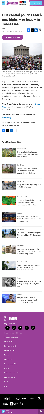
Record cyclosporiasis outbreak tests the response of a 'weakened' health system (29, 202)
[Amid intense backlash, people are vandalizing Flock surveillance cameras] (9, 265)
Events (6, 355)
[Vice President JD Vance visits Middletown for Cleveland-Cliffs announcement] (9, 217)
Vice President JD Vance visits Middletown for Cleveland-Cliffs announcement (29, 218)
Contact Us (8, 359)
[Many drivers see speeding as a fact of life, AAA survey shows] (9, 185)
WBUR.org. (7, 117)
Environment (21, 149)
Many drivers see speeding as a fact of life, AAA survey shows (29, 185)
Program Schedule (10, 346)
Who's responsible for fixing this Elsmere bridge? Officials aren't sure (29, 234)
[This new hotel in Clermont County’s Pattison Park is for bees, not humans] (9, 152)
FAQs (6, 382)
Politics (19, 213)
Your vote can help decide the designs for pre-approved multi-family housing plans (29, 251)
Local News (20, 165)
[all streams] (41, 411)
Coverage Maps (9, 377)
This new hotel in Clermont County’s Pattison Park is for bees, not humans (27, 154)
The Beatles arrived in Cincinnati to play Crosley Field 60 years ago (29, 283)
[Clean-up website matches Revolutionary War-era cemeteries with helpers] (9, 168)
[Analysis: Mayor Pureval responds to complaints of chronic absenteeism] (9, 298)
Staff (5, 386)
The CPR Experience (11, 337)
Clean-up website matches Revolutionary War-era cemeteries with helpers (27, 170)
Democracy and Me (10, 364)
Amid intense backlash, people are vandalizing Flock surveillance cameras (28, 267)
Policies (6, 368)
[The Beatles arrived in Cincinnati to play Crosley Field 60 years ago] (9, 282)
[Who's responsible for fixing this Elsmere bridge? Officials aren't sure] (9, 233)
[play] (3, 411)
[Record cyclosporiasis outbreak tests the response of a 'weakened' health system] (9, 200)
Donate (37, 3)
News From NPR (22, 197)
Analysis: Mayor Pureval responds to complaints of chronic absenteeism (27, 299)
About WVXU (8, 341)
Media (19, 278)
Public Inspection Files (11, 373)
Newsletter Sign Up (10, 350)
